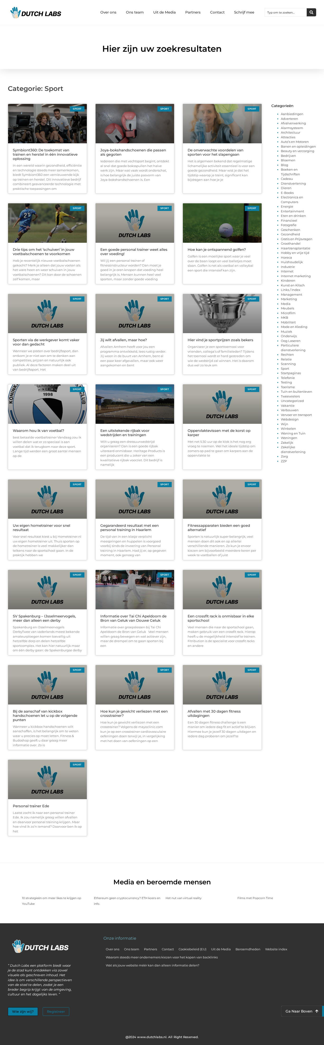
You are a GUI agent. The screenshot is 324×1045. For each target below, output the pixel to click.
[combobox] (286, 12)
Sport (285, 368)
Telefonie (288, 378)
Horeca (286, 257)
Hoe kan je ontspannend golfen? (217, 249)
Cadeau (287, 179)
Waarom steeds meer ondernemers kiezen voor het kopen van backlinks (162, 957)
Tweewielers (290, 396)
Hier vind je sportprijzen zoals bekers (220, 340)
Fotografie (288, 225)
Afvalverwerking (293, 123)
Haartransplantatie (295, 248)
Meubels (287, 308)
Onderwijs (289, 336)
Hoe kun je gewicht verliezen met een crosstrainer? (134, 713)
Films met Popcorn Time (255, 898)
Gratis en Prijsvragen (296, 239)
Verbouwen (290, 410)
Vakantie (288, 405)
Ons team (135, 12)
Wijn (284, 424)
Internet (287, 271)
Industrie (288, 267)
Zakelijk (287, 442)
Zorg (284, 456)
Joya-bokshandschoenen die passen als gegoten (133, 152)
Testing (286, 382)
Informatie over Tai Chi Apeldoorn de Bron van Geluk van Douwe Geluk (133, 618)
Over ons (108, 12)
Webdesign (290, 419)
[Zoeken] (311, 12)
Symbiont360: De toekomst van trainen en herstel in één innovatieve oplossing (45, 154)
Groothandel (291, 243)
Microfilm (288, 313)
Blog (284, 165)
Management (291, 294)
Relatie (286, 359)
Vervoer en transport (296, 415)
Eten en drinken (293, 216)
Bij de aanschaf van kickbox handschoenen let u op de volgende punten (45, 715)
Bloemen (288, 160)
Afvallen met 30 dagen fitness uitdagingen (214, 713)
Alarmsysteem (292, 128)
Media (286, 304)
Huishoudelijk (292, 262)
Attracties (288, 137)
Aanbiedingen (292, 114)
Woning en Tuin (293, 433)
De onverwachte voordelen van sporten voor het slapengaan (215, 152)
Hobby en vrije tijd (295, 253)
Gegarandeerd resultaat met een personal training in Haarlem (129, 527)
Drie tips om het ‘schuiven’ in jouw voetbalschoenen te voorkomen (43, 251)
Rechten (287, 354)
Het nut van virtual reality (184, 898)
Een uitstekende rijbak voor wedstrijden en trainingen (124, 432)
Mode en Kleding (294, 327)
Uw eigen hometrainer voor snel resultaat (41, 527)
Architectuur (290, 132)
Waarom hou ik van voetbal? (38, 430)
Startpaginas (291, 373)
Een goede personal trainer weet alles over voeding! (133, 251)
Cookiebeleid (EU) (192, 949)
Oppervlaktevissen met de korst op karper (219, 432)
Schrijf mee (244, 12)
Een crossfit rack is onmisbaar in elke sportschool (221, 618)
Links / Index (290, 290)
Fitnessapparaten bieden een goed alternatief (219, 527)
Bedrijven (288, 156)
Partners (193, 12)
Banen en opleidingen (298, 146)
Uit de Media (164, 12)
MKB (284, 317)
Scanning (288, 364)
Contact (217, 12)
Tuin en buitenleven (296, 391)
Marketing (289, 299)
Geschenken (290, 230)
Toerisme (288, 387)
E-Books (287, 193)
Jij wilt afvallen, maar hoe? (123, 340)
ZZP (284, 461)
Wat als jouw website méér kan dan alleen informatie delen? (152, 965)
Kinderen (288, 280)
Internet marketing (296, 276)
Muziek (286, 331)
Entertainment (292, 211)
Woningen (289, 438)
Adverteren (289, 119)
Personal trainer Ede (31, 806)
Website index (276, 949)
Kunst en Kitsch (293, 285)
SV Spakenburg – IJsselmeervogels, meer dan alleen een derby (44, 618)
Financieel (289, 220)
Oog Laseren (291, 341)
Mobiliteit (288, 322)
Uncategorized (292, 401)
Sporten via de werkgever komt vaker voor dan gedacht (46, 342)
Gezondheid (290, 234)
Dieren (286, 188)
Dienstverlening (293, 183)
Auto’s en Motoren (295, 142)
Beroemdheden (248, 949)
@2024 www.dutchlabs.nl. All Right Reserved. (162, 1037)
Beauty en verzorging (297, 151)
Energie (287, 206)
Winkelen (288, 428)
